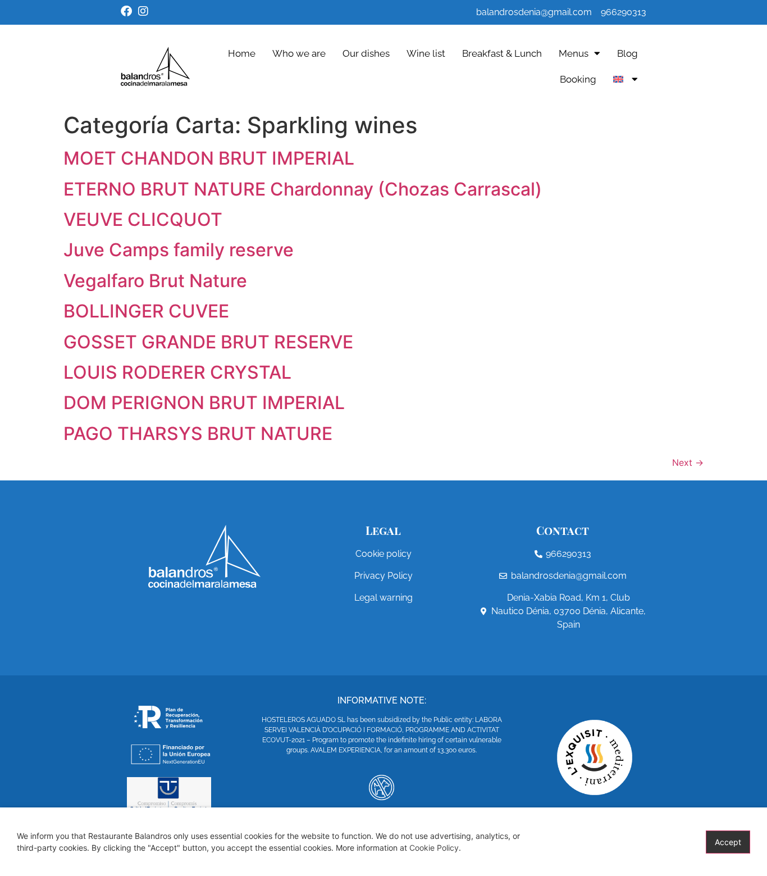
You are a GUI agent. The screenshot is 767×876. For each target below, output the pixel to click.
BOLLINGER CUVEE (146, 311)
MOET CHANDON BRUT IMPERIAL (208, 158)
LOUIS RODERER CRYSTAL (177, 372)
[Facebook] (126, 11)
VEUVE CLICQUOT (142, 219)
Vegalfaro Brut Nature (155, 281)
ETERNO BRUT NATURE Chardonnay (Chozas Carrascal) (302, 189)
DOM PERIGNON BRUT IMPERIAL (204, 403)
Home (241, 53)
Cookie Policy (434, 847)
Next (688, 462)
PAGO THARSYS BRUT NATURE (197, 433)
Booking (578, 79)
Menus (573, 53)
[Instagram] (143, 11)
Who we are (299, 53)
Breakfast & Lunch (502, 53)
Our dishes (366, 53)
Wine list (426, 53)
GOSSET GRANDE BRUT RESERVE (208, 342)
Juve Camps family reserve (178, 250)
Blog (627, 53)
